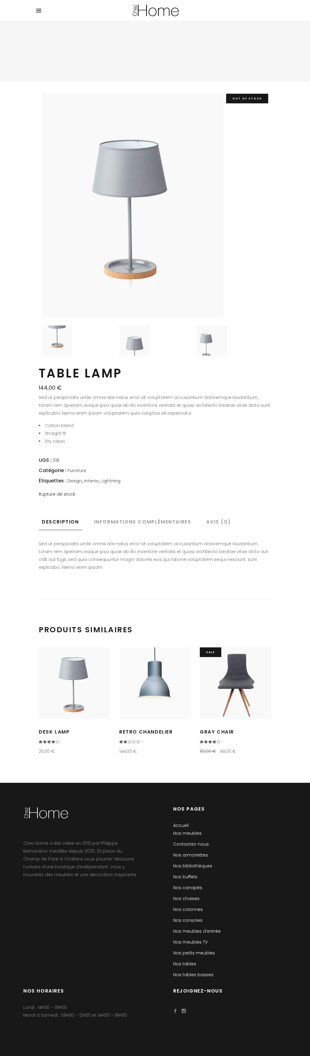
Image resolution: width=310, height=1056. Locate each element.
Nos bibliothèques (192, 866)
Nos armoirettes (190, 855)
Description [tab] (60, 521)
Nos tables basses (193, 975)
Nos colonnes (188, 909)
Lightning (110, 481)
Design (75, 481)
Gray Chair (217, 731)
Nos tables (184, 964)
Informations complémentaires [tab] (142, 521)
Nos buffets (185, 877)
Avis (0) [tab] (218, 521)
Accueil (181, 825)
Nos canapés (187, 888)
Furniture (77, 471)
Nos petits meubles (194, 953)
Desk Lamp (54, 731)
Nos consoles (188, 920)
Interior (91, 481)
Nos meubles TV (190, 942)
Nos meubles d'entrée (197, 931)
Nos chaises (186, 899)
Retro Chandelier (146, 731)
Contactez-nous (191, 844)
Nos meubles (187, 833)
